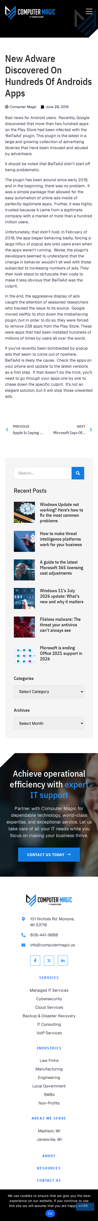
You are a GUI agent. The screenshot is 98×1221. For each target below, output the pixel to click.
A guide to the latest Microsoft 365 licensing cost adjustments (61, 567)
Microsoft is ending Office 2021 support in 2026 (61, 653)
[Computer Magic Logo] (30, 12)
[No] (85, 1207)
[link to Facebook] (35, 961)
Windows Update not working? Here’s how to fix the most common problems (61, 512)
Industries (49, 1048)
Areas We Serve (49, 1118)
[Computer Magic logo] (49, 900)
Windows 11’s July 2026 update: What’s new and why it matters (61, 596)
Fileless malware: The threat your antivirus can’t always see (60, 624)
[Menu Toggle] (89, 12)
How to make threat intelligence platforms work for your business (61, 539)
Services (49, 977)
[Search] (78, 473)
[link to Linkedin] (63, 961)
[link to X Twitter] (49, 961)
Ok (50, 1213)
